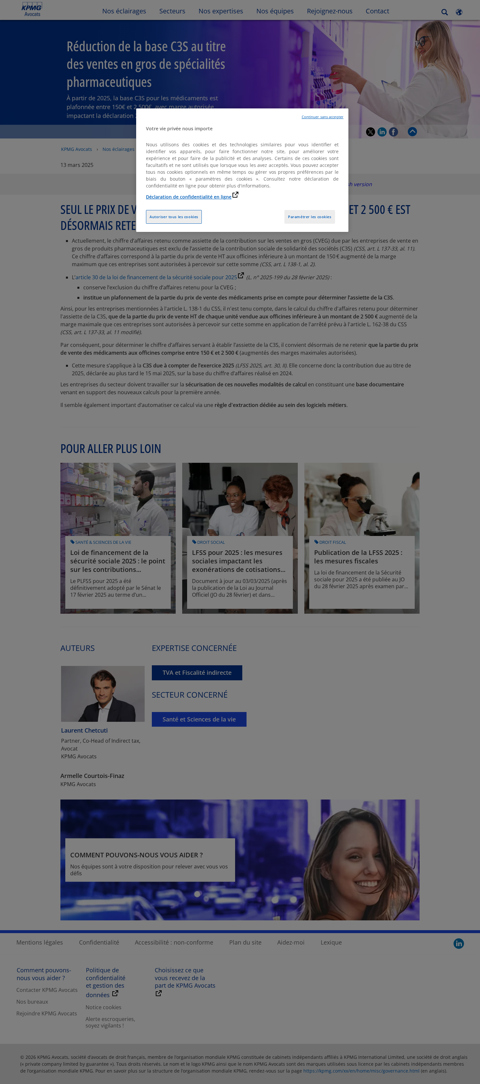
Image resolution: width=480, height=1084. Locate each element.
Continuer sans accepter (323, 117)
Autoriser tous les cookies (174, 216)
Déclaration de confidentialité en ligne (189, 197)
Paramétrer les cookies (309, 216)
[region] (242, 170)
